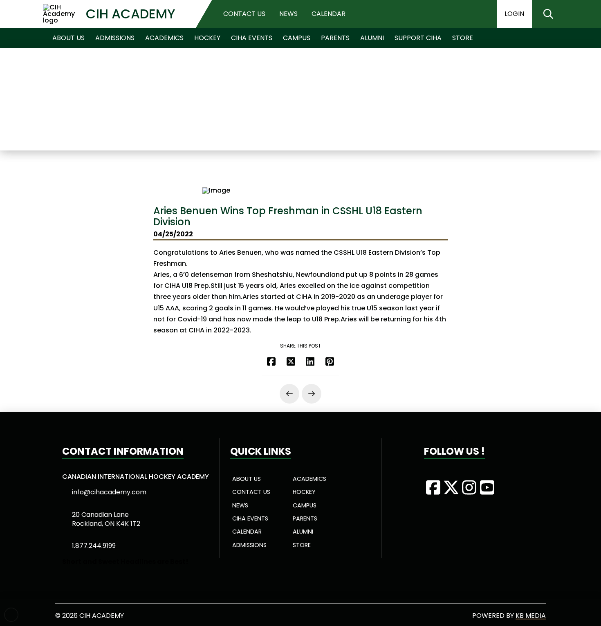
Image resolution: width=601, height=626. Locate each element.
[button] (548, 14)
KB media (531, 615)
